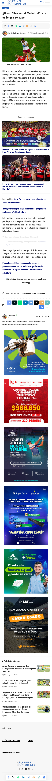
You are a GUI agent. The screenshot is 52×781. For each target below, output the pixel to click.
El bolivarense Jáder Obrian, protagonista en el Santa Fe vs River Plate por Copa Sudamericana (25, 150)
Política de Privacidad (11, 740)
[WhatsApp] (32, 769)
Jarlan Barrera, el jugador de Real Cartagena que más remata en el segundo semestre (19, 668)
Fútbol (6, 8)
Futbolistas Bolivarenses (26, 293)
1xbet (30, 740)
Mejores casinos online (11, 752)
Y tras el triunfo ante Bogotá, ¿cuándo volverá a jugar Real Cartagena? (17, 681)
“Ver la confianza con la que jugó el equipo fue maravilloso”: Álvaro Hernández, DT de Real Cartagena (16, 709)
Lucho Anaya (15, 33)
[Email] (27, 26)
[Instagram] (46, 316)
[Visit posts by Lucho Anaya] (4, 33)
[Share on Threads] (36, 302)
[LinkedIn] (49, 316)
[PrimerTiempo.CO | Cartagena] (16, 2)
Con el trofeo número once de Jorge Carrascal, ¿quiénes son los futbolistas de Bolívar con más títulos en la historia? (24, 186)
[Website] (37, 316)
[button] (4, 2)
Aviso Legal (6, 728)
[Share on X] (12, 26)
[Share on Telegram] (23, 26)
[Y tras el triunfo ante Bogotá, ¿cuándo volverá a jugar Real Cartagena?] (43, 682)
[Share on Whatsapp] (16, 26)
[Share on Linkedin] (19, 26)
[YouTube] (26, 769)
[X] (42, 316)
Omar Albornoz (42, 293)
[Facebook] (40, 316)
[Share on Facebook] (8, 26)
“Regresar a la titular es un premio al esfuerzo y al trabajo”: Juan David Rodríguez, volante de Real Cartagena (17, 695)
